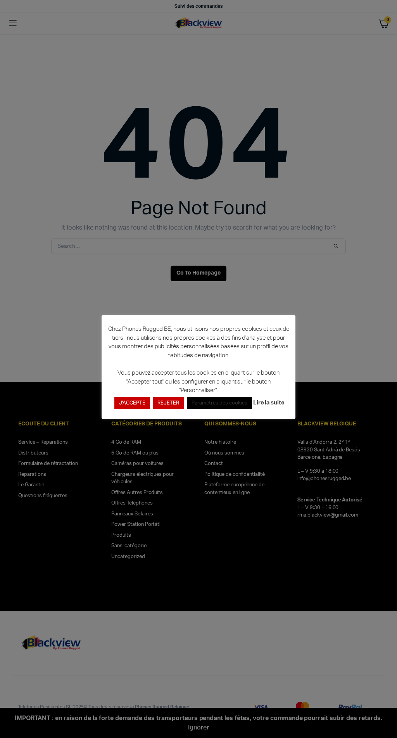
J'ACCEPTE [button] (132, 403)
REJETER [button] (168, 403)
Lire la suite (269, 403)
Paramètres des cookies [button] (219, 403)
